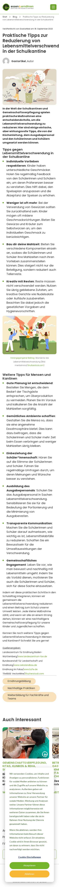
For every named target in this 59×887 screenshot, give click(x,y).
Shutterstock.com (36, 365)
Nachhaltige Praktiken (21, 688)
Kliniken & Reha (23, 766)
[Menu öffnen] (53, 7)
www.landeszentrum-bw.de (32, 656)
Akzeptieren (29, 865)
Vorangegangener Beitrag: (22, 358)
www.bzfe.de (31, 669)
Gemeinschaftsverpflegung (24, 763)
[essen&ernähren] (18, 7)
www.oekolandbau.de (25, 665)
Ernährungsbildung (19, 681)
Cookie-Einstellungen (29, 857)
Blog (15, 16)
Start (5, 16)
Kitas (7, 766)
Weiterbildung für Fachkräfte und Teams (28, 696)
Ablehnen (29, 874)
